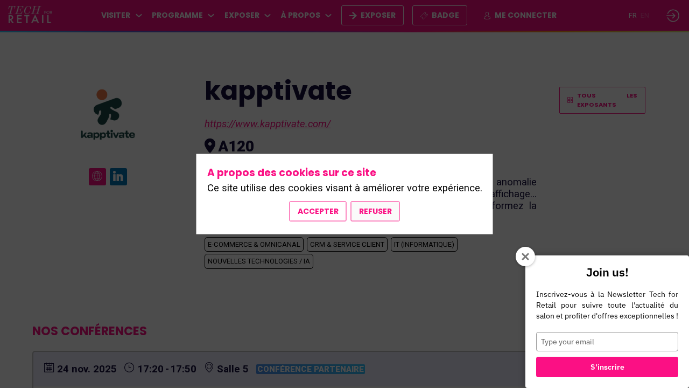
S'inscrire (607, 367)
